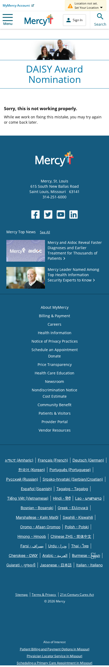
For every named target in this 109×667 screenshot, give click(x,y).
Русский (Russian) (22, 479)
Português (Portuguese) (70, 469)
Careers (54, 324)
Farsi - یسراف (32, 546)
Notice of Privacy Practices (54, 341)
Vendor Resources (55, 430)
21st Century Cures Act (77, 594)
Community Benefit (54, 404)
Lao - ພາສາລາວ (88, 498)
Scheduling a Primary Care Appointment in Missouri (54, 663)
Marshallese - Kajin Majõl (37, 517)
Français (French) (53, 460)
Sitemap (21, 594)
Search (100, 24)
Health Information (54, 332)
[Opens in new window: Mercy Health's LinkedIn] (73, 214)
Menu (7, 23)
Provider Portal (55, 421)
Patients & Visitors (55, 413)
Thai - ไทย (80, 546)
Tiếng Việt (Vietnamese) (27, 498)
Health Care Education (54, 372)
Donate (54, 356)
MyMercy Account (16, 5)
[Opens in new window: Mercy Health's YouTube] (61, 214)
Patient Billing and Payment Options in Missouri (54, 649)
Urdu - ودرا (57, 546)
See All (45, 232)
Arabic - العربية (54, 555)
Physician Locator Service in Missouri (54, 656)
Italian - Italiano (89, 565)
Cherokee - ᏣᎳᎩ (23, 555)
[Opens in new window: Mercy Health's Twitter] (48, 214)
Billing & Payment (54, 315)
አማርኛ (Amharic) (19, 460)
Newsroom (54, 381)
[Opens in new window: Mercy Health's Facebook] (35, 214)
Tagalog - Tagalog (72, 488)
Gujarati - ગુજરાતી (20, 565)
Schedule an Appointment (54, 349)
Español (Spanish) (36, 488)
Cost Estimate (55, 396)
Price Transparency (55, 364)
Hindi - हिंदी (62, 498)
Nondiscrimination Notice (54, 389)
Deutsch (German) (88, 460)
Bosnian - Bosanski (37, 507)
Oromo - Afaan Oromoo (40, 527)
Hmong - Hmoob (31, 536)
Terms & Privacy (44, 594)
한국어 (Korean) (31, 469)
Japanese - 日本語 (56, 565)
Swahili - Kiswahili (78, 517)
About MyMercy (55, 307)
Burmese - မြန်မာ (86, 555)
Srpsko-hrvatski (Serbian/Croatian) (73, 479)
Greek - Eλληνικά (73, 507)
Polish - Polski (77, 527)
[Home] (39, 20)
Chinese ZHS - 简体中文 (71, 536)
